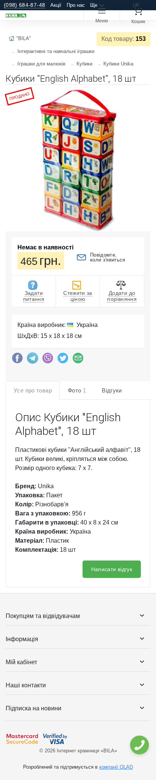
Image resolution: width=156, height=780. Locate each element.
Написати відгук (111, 569)
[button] (143, 93)
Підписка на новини (33, 708)
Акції (55, 5)
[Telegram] (32, 359)
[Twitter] (63, 359)
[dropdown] (139, 745)
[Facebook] (17, 359)
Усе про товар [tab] (33, 390)
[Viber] (47, 359)
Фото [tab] (77, 390)
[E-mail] (78, 359)
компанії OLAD (116, 767)
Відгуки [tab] (112, 390)
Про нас (76, 5)
